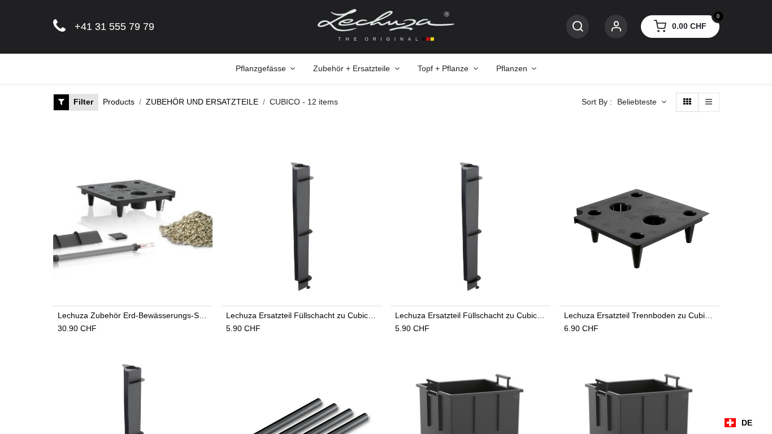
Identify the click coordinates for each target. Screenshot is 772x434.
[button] (642, 102)
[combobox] (738, 422)
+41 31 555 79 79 (114, 26)
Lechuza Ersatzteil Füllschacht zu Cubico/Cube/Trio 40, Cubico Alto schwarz (301, 315)
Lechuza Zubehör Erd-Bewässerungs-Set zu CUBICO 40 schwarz (133, 315)
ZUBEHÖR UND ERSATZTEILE (202, 101)
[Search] (577, 27)
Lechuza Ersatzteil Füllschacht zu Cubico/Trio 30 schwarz (470, 315)
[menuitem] (266, 69)
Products (119, 101)
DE (746, 422)
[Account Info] (616, 27)
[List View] (708, 102)
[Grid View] (687, 102)
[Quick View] (205, 164)
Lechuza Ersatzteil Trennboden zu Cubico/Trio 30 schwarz (639, 315)
